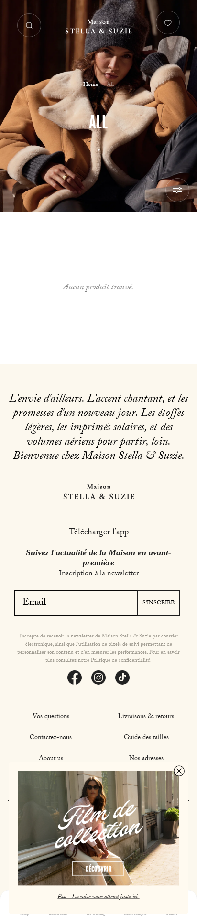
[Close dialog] (179, 770)
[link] (98, 828)
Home (90, 85)
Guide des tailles (146, 738)
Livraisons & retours (146, 717)
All (110, 85)
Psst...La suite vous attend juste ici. (98, 896)
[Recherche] (29, 25)
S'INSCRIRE (158, 603)
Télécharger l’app (99, 533)
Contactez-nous (51, 738)
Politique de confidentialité (120, 661)
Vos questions (51, 717)
